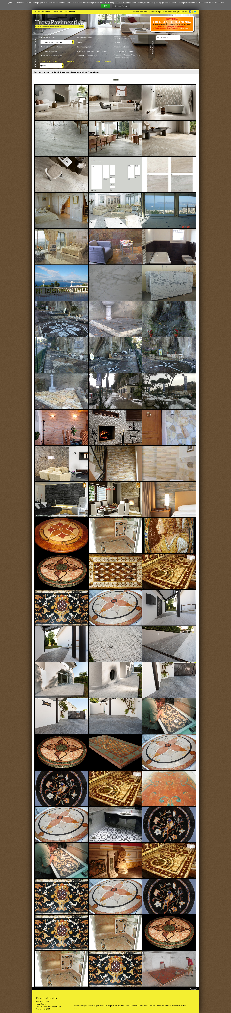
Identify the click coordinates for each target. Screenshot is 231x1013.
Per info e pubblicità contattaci (163, 12)
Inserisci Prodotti (60, 11)
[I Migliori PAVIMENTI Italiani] (59, 27)
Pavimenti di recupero (70, 72)
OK (105, 6)
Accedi (72, 11)
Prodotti (115, 80)
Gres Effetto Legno (91, 72)
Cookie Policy (121, 6)
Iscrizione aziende (42, 11)
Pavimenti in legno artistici (46, 72)
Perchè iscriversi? (140, 12)
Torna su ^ (193, 989)
